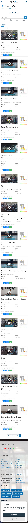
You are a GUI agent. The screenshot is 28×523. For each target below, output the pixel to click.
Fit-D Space (18, 467)
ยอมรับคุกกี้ (14, 514)
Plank (3, 186)
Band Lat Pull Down (9, 42)
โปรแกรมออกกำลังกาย (6, 463)
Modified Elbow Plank (9, 70)
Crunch (4, 358)
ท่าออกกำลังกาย (9, 8)
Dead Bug (5, 214)
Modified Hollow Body (9, 242)
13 (19, 436)
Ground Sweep (6, 155)
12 (17, 436)
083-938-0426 (18, 474)
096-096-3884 (18, 480)
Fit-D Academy (18, 465)
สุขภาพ (19, 490)
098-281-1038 (18, 478)
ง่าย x (3, 26)
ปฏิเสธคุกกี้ (14, 519)
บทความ (3, 459)
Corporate (17, 463)
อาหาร (2, 465)
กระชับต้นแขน (16, 496)
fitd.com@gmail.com (20, 482)
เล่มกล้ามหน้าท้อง (6, 496)
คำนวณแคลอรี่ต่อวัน (6, 467)
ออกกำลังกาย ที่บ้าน (6, 493)
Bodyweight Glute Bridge (11, 417)
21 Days (17, 461)
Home (3, 8)
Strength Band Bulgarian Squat (13, 299)
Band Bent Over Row (9, 127)
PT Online (17, 459)
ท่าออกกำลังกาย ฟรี (17, 493)
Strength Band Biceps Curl (11, 386)
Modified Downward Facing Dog (13, 270)
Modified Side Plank (9, 98)
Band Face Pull (7, 329)
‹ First (9, 436)
